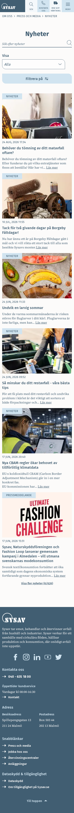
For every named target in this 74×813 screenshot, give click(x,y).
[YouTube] (48, 657)
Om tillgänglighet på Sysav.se (28, 787)
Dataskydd (15, 781)
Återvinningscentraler (23, 758)
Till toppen (34, 801)
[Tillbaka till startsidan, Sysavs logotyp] (7, 6)
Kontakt (13, 697)
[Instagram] (26, 657)
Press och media (28, 16)
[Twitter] (58, 657)
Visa (5, 56)
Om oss (7, 16)
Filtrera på (34, 79)
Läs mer (52, 167)
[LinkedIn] (37, 657)
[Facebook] (15, 657)
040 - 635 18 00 (19, 677)
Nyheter (51, 16)
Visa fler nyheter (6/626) (37, 583)
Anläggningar (17, 764)
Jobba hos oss (18, 752)
